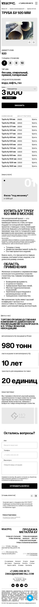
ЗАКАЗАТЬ (19, 105)
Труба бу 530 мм (9, 141)
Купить (34, 119)
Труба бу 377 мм (9, 134)
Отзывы (20, 565)
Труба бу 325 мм (9, 130)
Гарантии (17, 563)
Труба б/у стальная (13, 536)
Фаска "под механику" (16, 195)
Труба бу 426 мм (9, 137)
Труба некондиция (30, 536)
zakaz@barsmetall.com (19, 574)
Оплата (24, 563)
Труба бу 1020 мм (9, 159)
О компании (9, 561)
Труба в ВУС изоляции (27, 540)
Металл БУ (4, 8)
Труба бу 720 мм (9, 148)
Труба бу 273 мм (9, 127)
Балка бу (26, 538)
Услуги (25, 561)
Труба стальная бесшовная (26, 542)
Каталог (18, 561)
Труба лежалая (15, 538)
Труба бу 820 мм (9, 152)
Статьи (32, 563)
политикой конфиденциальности (12, 480)
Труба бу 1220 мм (9, 163)
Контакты (29, 565)
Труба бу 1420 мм (9, 166)
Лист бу (34, 538)
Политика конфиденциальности (27, 603)
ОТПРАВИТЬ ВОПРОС (19, 486)
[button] (29, 42)
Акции (32, 561)
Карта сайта (11, 565)
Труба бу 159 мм (8, 119)
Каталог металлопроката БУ (17, 8)
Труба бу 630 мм (9, 145)
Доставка (8, 563)
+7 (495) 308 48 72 (26, 3)
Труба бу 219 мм (8, 123)
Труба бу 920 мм (9, 155)
